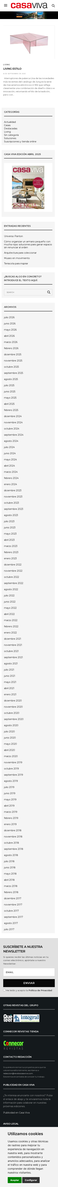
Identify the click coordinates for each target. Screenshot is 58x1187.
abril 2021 (9, 688)
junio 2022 (9, 601)
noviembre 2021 (13, 645)
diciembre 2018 (12, 830)
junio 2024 (10, 453)
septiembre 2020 (14, 719)
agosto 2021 (11, 663)
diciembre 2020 (13, 700)
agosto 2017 (11, 923)
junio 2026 (9, 323)
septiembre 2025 (13, 373)
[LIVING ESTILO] (29, 42)
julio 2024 (9, 447)
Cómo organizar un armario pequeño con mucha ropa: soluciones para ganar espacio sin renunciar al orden (28, 244)
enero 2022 (10, 632)
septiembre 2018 (13, 849)
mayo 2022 (10, 607)
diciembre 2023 (12, 490)
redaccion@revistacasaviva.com (18, 1073)
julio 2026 (9, 317)
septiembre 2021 (13, 657)
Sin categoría (11, 135)
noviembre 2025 (13, 360)
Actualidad (10, 122)
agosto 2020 (11, 725)
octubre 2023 (11, 502)
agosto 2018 (11, 855)
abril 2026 (9, 335)
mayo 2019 (10, 799)
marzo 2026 (10, 342)
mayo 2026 (10, 329)
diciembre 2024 (13, 416)
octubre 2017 (11, 910)
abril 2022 (9, 614)
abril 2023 (9, 539)
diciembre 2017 (12, 898)
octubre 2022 (11, 577)
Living (6, 65)
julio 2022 (9, 595)
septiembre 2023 (13, 509)
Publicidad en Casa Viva (16, 1112)
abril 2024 (9, 465)
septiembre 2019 (13, 774)
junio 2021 (9, 675)
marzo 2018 (10, 886)
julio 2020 (9, 731)
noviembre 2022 (13, 570)
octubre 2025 (11, 366)
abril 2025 (9, 403)
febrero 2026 (11, 348)
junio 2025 (9, 391)
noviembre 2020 (13, 706)
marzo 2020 (11, 756)
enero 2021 (10, 694)
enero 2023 (10, 558)
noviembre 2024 (13, 422)
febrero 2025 (11, 410)
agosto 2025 (11, 379)
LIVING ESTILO (12, 68)
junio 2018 (9, 867)
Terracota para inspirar (16, 263)
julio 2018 (9, 861)
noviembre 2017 (13, 904)
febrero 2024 (11, 478)
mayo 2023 (10, 533)
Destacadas (10, 128)
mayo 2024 (10, 459)
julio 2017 (9, 929)
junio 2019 (9, 793)
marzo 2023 (10, 546)
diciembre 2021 (12, 638)
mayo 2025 (10, 397)
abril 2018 (9, 879)
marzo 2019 (10, 811)
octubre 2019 (11, 768)
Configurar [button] (31, 1180)
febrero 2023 (11, 552)
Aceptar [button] (14, 1180)
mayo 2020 (10, 743)
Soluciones (10, 138)
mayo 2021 (10, 682)
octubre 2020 (11, 713)
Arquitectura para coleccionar (20, 252)
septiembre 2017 (13, 917)
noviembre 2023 (13, 496)
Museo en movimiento (17, 258)
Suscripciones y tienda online (20, 141)
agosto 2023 (11, 515)
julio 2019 (9, 787)
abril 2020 (9, 750)
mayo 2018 (10, 873)
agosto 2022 (11, 589)
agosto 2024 (11, 441)
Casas (7, 125)
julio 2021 (9, 669)
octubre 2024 (11, 428)
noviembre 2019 (13, 762)
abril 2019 (9, 805)
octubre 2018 (11, 842)
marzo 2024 (11, 471)
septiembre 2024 (13, 434)
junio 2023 (9, 527)
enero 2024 (10, 484)
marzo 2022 (10, 620)
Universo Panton (13, 236)
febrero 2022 (11, 626)
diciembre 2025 (12, 354)
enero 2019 (10, 824)
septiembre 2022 (13, 583)
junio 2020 (10, 737)
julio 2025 (9, 385)
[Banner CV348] (29, 15)
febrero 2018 (11, 892)
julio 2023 (9, 521)
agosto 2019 (11, 781)
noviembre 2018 (13, 836)
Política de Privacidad (40, 990)
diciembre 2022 (12, 564)
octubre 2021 (11, 651)
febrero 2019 (11, 818)
